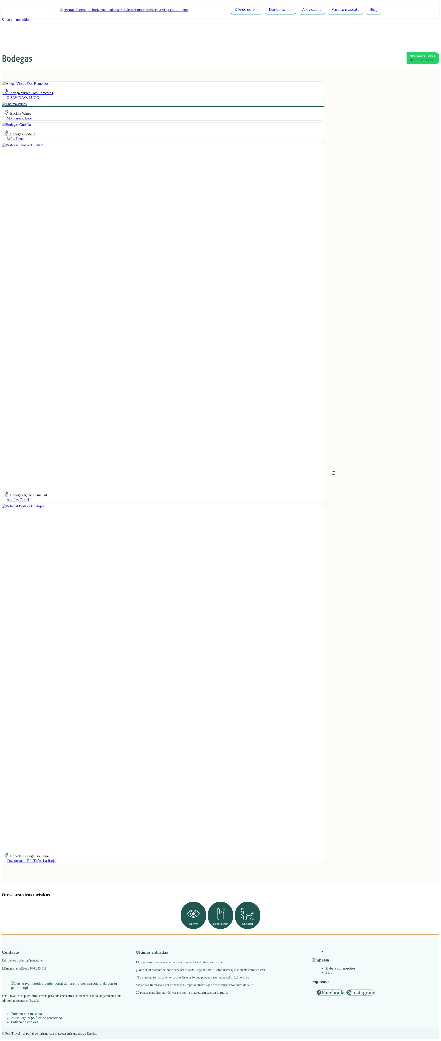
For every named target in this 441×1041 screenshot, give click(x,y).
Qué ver (193, 923)
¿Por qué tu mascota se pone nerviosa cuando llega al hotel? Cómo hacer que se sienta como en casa (201, 970)
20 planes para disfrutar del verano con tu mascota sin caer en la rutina (182, 992)
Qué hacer (247, 923)
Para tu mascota (345, 9)
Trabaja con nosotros (340, 968)
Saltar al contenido (15, 20)
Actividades (311, 9)
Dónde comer (280, 9)
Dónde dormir (247, 9)
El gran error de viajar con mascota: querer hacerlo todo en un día (179, 962)
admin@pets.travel (31, 960)
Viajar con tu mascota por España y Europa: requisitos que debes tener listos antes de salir (194, 985)
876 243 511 (38, 968)
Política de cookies (24, 1022)
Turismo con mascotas (27, 1014)
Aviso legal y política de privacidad (36, 1018)
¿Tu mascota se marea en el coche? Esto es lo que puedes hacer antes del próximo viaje (192, 977)
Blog (374, 9)
